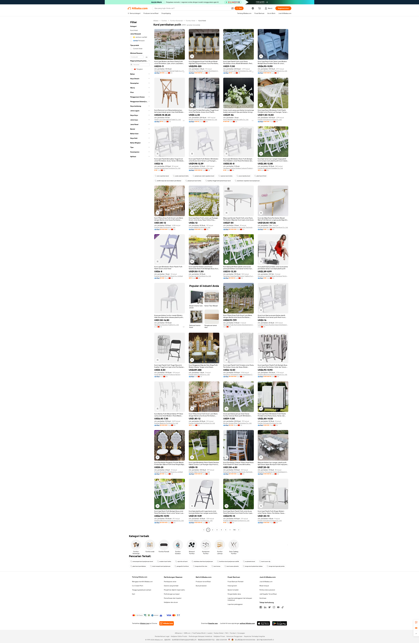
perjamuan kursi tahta (194, 181)
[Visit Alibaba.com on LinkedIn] (265, 607)
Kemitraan (262, 598)
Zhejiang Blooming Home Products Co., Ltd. (272, 71)
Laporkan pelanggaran (235, 604)
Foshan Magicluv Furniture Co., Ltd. (201, 168)
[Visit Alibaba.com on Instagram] (274, 607)
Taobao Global (218, 633)
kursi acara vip (265, 561)
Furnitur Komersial (176, 21)
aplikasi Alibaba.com (247, 623)
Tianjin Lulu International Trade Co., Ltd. (167, 119)
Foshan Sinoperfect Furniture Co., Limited (168, 276)
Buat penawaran (201, 586)
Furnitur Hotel (190, 21)
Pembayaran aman (170, 581)
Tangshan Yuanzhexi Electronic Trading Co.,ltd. (238, 276)
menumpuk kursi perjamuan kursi (143, 561)
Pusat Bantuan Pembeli (235, 581)
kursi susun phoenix (233, 566)
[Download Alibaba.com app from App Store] (263, 623)
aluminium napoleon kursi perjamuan (248, 181)
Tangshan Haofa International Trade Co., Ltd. (169, 71)
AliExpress (178, 633)
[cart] (260, 8)
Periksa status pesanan (267, 590)
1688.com (187, 633)
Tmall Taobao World (198, 633)
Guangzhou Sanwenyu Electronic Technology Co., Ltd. (238, 227)
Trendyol (233, 633)
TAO (226, 633)
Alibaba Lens (144, 623)
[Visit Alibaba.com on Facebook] (260, 607)
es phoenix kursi (250, 561)
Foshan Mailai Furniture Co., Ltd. (199, 227)
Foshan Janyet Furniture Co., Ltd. (200, 276)
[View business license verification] (229, 640)
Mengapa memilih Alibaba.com (142, 581)
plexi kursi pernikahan (139, 566)
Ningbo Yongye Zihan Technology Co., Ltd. (237, 71)
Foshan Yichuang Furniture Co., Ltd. (270, 119)
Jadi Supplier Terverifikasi (268, 594)
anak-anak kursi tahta (182, 176)
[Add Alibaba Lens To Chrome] (166, 623)
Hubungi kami (232, 586)
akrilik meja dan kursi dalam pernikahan (169, 181)
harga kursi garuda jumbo (277, 566)
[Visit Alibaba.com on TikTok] (282, 607)
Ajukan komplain (233, 590)
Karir (133, 594)
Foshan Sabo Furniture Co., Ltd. (164, 227)
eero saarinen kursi (163, 176)
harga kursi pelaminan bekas (254, 566)
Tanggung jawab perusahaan (141, 590)
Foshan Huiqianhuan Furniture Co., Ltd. (167, 168)
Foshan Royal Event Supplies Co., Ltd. (270, 168)
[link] (416, 622)
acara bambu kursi (244, 176)
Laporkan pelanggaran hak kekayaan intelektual (240, 599)
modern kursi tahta (165, 561)
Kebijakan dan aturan (171, 602)
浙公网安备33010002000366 (245, 640)
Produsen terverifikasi (203, 581)
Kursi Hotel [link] (202, 21)
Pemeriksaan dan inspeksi (172, 598)
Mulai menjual (264, 586)
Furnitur (164, 21)
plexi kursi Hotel (261, 176)
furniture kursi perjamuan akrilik (229, 561)
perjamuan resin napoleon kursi (204, 176)
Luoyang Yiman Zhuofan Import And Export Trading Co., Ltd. (273, 325)
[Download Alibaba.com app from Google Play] (279, 623)
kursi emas (217, 566)
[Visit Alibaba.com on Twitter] (269, 607)
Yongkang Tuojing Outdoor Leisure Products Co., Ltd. (238, 168)
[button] (232, 8)
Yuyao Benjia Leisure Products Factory (167, 374)
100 (234, 530)
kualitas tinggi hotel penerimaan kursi (219, 181)
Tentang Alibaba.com (139, 577)
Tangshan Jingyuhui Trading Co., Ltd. (166, 325)
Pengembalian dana (234, 594)
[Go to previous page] (204, 530)
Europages (241, 633)
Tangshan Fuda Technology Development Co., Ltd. (238, 325)
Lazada (209, 633)
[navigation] (140, 275)
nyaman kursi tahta (226, 176)
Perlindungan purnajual (171, 594)
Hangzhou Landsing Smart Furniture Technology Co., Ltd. (273, 276)
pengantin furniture (183, 566)
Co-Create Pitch (137, 586)
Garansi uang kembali (171, 586)
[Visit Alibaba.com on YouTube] (278, 607)
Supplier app (213, 623)
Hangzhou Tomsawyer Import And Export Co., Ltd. (204, 71)
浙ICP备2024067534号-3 (265, 640)
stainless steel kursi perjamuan (203, 561)
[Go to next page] (239, 530)
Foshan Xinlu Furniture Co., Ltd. (199, 374)
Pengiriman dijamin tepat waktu (174, 590)
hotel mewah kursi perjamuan (161, 566)
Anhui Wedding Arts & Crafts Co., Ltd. (235, 119)
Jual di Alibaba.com (265, 581)
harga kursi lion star (201, 566)
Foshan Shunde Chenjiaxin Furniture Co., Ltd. (273, 227)
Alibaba (155, 21)
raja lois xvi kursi (182, 561)
